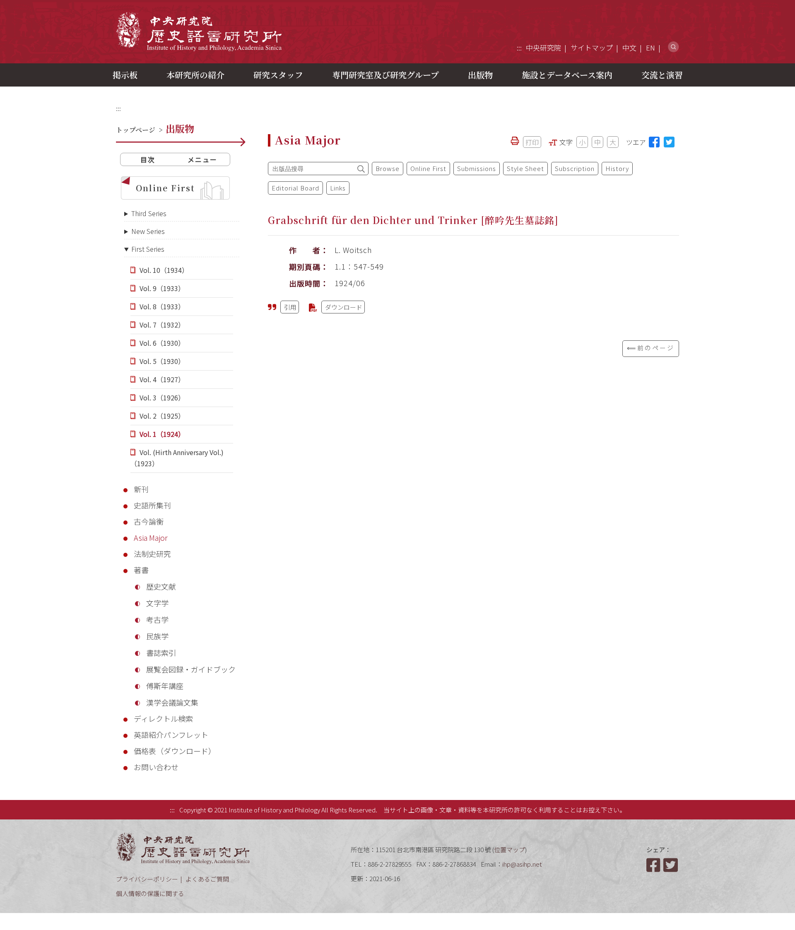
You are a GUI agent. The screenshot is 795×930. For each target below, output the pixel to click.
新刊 (141, 489)
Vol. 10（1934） (164, 270)
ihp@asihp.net (522, 864)
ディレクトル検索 (163, 718)
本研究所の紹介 (195, 75)
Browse (388, 168)
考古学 (157, 619)
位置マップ (509, 849)
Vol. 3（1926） (162, 397)
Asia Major (151, 537)
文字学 (157, 603)
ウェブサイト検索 (673, 47)
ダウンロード (343, 307)
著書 (141, 569)
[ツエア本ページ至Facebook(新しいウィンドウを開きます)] (654, 142)
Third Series (148, 213)
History (617, 168)
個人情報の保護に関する (150, 893)
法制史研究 (152, 553)
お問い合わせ (156, 766)
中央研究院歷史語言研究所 (199, 31)
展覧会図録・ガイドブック (191, 669)
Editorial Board (295, 187)
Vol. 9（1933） (162, 288)
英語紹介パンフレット (171, 734)
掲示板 (125, 75)
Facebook (654, 865)
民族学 (157, 636)
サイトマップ (592, 47)
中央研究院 (543, 47)
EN (650, 47)
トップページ (135, 130)
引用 (290, 307)
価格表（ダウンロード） (175, 750)
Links (338, 187)
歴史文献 (161, 586)
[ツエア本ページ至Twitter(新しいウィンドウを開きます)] (669, 142)
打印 (532, 142)
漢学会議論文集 (172, 702)
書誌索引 (161, 652)
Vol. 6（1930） (162, 343)
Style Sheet (525, 168)
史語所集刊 (152, 505)
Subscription (575, 168)
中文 (629, 47)
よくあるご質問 (207, 879)
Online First (165, 188)
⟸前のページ (651, 347)
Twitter (671, 865)
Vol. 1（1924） (162, 434)
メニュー (202, 159)
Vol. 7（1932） (162, 325)
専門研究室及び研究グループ (385, 75)
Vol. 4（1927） (162, 379)
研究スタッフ (278, 75)
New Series (148, 231)
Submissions (476, 168)
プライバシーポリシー (147, 879)
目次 (147, 159)
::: (519, 47)
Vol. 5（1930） (162, 361)
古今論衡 (149, 521)
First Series (147, 249)
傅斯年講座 (164, 685)
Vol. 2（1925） (162, 416)
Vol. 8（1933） (162, 306)
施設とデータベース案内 (567, 75)
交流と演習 (662, 75)
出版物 (480, 75)
